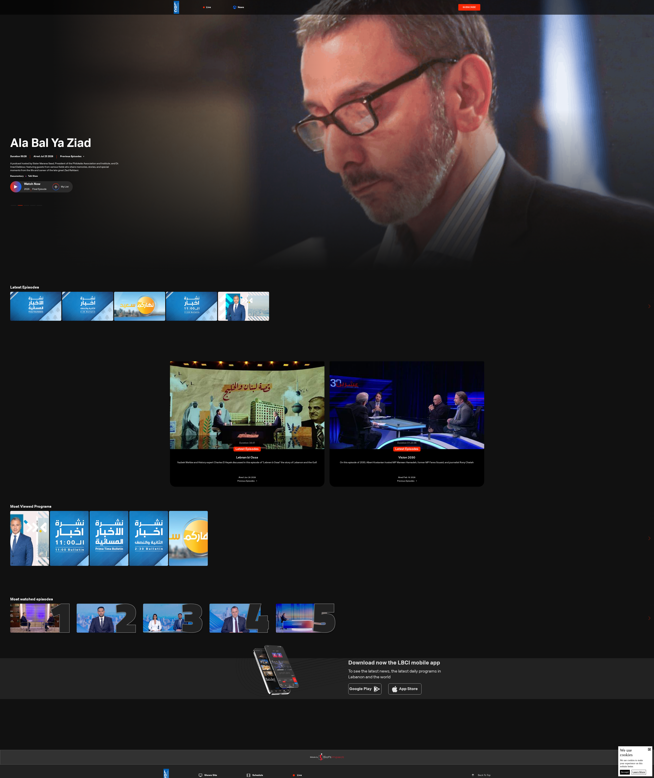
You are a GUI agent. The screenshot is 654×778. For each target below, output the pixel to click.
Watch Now (34, 184)
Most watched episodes (31, 599)
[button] (13, 205)
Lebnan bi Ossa (55, 150)
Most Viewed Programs (30, 507)
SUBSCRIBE (469, 7)
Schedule (257, 775)
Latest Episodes (24, 287)
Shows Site (210, 775)
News (241, 7)
